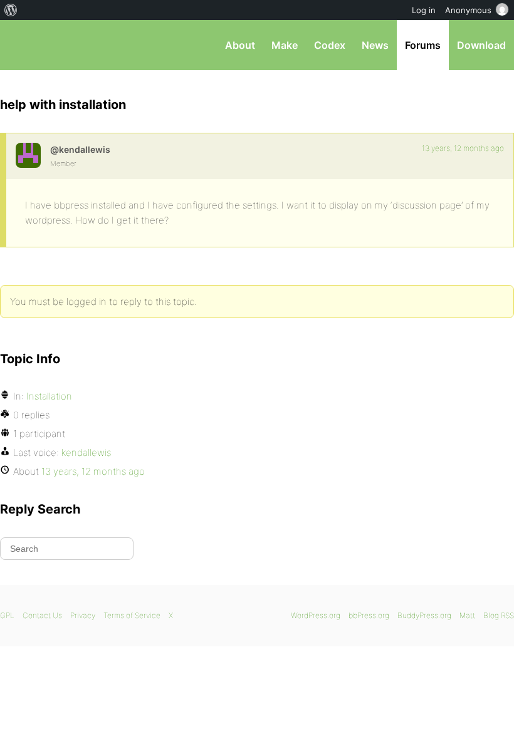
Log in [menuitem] (424, 10)
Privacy (82, 615)
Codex (329, 45)
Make (284, 45)
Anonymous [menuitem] (468, 10)
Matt (467, 615)
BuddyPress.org (424, 615)
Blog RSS (498, 615)
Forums (423, 45)
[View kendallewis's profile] (28, 155)
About (240, 45)
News (375, 45)
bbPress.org (20, 45)
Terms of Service (131, 615)
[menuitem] (11, 10)
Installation (49, 396)
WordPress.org (315, 615)
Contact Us (42, 615)
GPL (7, 615)
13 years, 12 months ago (463, 148)
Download (481, 45)
